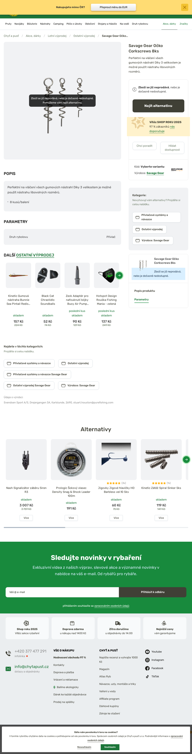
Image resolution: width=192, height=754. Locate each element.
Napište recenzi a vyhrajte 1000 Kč (118, 659)
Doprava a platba (63, 672)
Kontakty (58, 665)
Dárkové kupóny (109, 706)
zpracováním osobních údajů (111, 605)
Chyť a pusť (11, 36)
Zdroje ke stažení (109, 713)
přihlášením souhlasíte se (96, 605)
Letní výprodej (57, 36)
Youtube (157, 651)
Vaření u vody (107, 691)
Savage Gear (155, 173)
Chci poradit (144, 145)
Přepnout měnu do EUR (113, 7)
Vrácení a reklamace (65, 679)
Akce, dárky (33, 36)
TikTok (155, 676)
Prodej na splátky (63, 702)
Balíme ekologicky (68, 687)
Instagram (158, 660)
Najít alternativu (158, 106)
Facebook (157, 668)
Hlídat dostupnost (172, 147)
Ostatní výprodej (84, 36)
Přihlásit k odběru (152, 592)
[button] (119, 275)
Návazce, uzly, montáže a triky (117, 684)
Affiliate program (109, 698)
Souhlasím (110, 747)
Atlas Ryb (105, 676)
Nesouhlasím (84, 747)
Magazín (104, 669)
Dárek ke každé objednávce (69, 694)
